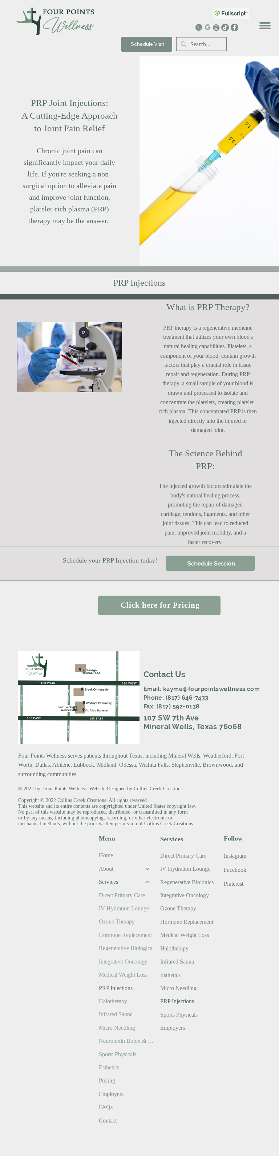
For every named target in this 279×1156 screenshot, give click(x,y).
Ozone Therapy (117, 921)
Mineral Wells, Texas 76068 (192, 726)
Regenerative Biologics (125, 948)
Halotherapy (113, 1001)
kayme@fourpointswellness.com (211, 689)
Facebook (235, 870)
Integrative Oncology (123, 961)
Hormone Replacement (125, 935)
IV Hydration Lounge (124, 908)
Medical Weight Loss (123, 975)
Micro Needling (117, 1028)
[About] (148, 868)
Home (106, 855)
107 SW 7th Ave (171, 718)
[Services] (148, 882)
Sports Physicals (117, 1054)
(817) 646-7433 (187, 697)
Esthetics (109, 1067)
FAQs (106, 1107)
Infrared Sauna (116, 1014)
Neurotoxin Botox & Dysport (128, 1041)
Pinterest (233, 884)
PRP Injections (116, 988)
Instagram (235, 856)
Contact (108, 1120)
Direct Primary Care (122, 895)
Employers (111, 1094)
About (106, 869)
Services (108, 882)
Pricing (107, 1080)
